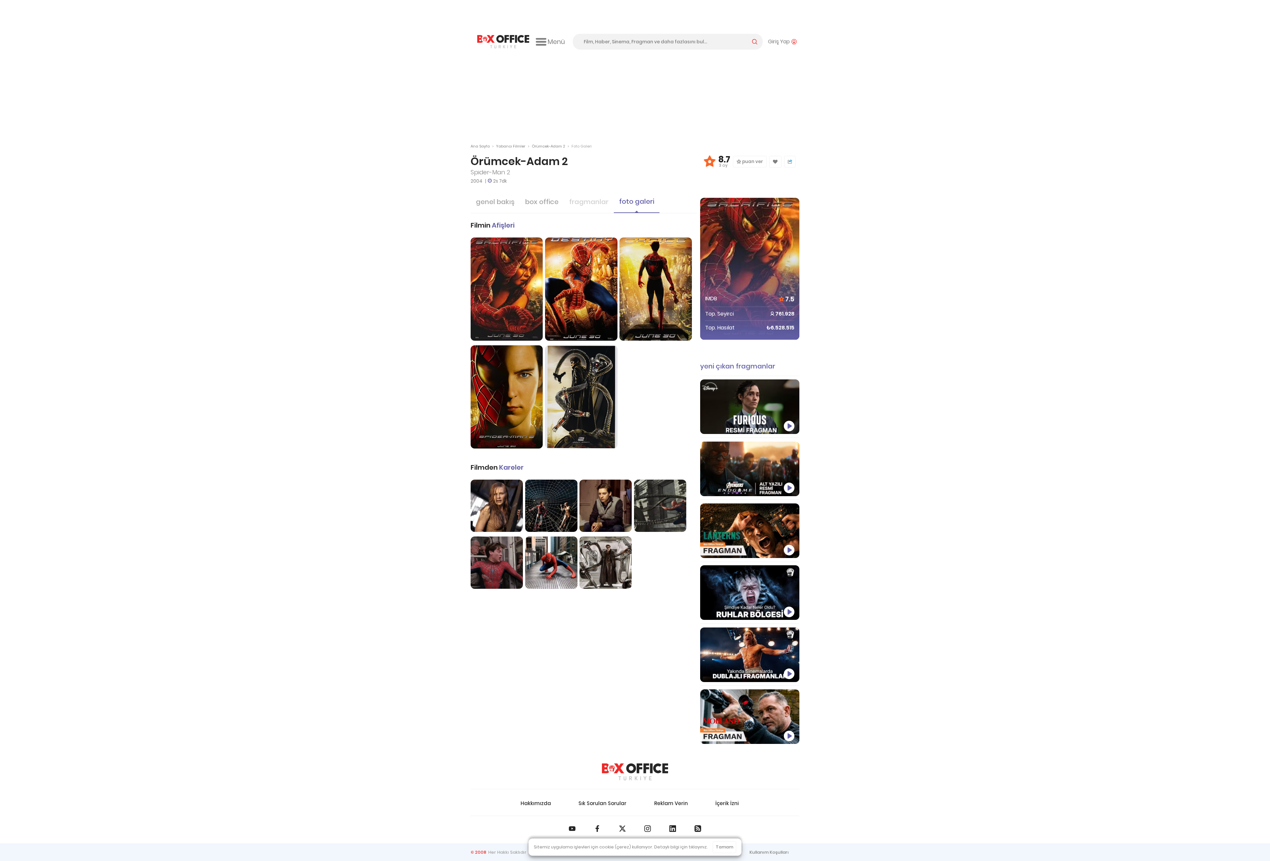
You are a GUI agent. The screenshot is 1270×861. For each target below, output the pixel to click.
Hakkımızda (536, 803)
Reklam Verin (671, 803)
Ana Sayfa (480, 146)
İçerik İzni (727, 803)
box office (542, 201)
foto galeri (636, 201)
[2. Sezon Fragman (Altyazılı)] (749, 716)
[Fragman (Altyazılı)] (749, 406)
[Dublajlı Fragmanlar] (749, 654)
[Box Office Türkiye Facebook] (597, 828)
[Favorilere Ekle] (775, 162)
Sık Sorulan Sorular (602, 803)
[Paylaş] (790, 161)
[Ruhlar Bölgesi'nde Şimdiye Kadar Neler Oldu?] (749, 592)
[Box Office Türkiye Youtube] (572, 828)
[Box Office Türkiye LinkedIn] (672, 828)
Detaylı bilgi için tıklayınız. (681, 847)
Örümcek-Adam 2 (548, 146)
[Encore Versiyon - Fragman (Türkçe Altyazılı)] (749, 469)
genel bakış (495, 201)
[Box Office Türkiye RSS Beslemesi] (698, 828)
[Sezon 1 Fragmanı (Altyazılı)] (749, 530)
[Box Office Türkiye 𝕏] (622, 828)
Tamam (724, 847)
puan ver (752, 161)
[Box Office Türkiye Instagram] (647, 828)
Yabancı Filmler (510, 146)
